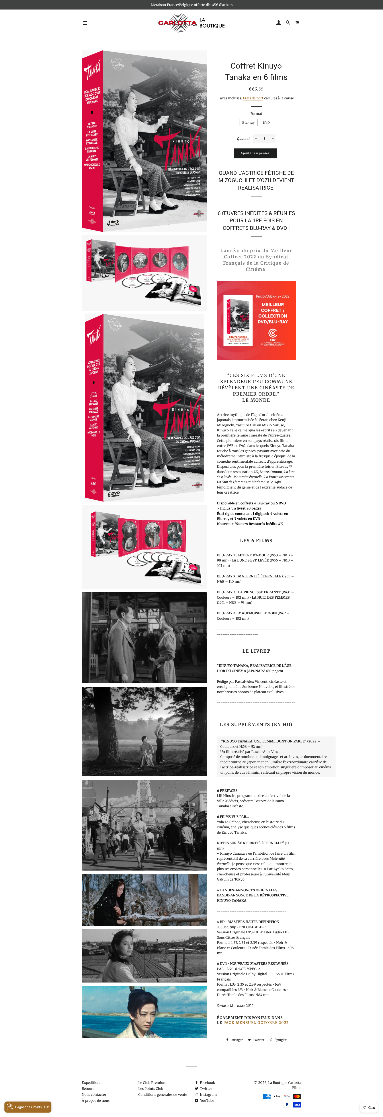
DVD (266, 123)
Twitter (205, 1088)
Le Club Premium (152, 1082)
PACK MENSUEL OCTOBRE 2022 (256, 1022)
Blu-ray (248, 123)
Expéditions (91, 1082)
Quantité (243, 139)
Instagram (208, 1094)
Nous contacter (94, 1094)
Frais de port (253, 98)
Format (256, 114)
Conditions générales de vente (162, 1094)
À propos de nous (95, 1100)
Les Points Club (150, 1088)
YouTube (206, 1100)
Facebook (207, 1082)
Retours (88, 1088)
